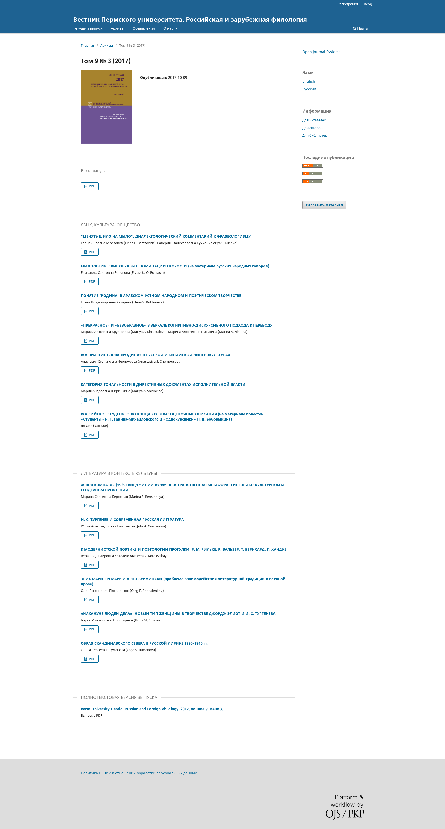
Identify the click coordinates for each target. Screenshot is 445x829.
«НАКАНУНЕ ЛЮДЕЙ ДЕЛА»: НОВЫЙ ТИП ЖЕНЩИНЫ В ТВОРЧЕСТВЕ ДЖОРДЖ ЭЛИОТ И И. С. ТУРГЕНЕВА (178, 613)
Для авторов (312, 127)
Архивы (117, 28)
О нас (168, 28)
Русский (309, 89)
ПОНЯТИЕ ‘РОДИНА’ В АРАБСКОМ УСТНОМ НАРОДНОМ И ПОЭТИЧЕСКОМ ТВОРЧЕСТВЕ (161, 295)
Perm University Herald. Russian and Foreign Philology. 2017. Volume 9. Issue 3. (152, 708)
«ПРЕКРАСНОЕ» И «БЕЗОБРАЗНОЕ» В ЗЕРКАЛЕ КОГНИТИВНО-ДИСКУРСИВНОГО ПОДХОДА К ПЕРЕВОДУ (176, 325)
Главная (87, 45)
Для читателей (314, 120)
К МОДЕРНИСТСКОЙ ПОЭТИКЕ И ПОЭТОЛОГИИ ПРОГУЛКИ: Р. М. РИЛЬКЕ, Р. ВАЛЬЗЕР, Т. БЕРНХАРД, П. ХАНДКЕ (183, 549)
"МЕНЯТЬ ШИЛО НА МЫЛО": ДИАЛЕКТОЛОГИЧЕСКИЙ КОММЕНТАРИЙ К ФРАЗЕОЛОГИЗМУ (166, 236)
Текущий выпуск (87, 28)
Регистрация (348, 4)
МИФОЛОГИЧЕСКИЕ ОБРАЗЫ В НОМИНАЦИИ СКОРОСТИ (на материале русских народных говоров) (175, 265)
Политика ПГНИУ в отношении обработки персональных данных (139, 773)
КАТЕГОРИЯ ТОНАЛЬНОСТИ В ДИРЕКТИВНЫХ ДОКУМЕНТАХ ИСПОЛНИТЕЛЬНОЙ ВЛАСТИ (163, 384)
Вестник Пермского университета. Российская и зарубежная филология (190, 19)
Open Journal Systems (321, 51)
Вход (368, 4)
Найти (362, 28)
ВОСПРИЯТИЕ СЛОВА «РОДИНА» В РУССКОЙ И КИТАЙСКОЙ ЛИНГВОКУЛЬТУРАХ (155, 354)
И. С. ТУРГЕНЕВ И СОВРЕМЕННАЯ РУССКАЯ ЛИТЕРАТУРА (132, 519)
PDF (91, 186)
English (308, 81)
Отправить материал (324, 205)
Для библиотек (314, 135)
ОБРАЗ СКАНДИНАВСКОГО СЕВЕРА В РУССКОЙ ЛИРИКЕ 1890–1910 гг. (144, 643)
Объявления (144, 28)
